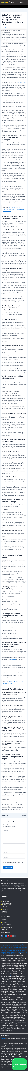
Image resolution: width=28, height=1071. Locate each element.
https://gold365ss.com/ (6, 957)
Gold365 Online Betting (18, 944)
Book (16, 6)
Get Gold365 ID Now (20, 1064)
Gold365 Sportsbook (13, 948)
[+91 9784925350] (1, 939)
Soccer (9, 6)
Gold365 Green (19, 947)
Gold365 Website (4, 953)
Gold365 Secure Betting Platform (13, 952)
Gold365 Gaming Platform (10, 947)
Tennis (12, 6)
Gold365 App (24, 952)
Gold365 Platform (8, 944)
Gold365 (2, 944)
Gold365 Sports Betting (13, 945)
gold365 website (22, 82)
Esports (24, 6)
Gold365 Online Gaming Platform (11, 950)
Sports (14, 6)
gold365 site (13, 659)
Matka (19, 6)
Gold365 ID (5, 948)
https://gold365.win (11, 975)
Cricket (7, 6)
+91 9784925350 (4, 941)
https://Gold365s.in (13, 953)
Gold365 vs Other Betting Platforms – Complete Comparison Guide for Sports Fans (13, 209)
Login (2, 948)
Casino (21, 6)
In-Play (4, 6)
